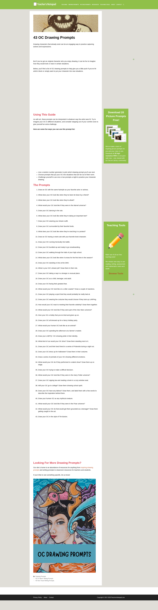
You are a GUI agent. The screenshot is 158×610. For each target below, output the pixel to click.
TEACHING (64, 4)
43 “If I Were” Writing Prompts (44, 578)
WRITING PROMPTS (73, 4)
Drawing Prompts (40, 576)
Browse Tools (116, 273)
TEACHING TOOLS (105, 4)
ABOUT (113, 4)
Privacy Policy (37, 597)
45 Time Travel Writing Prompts (44, 580)
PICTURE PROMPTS (85, 4)
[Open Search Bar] (123, 4)
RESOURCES (95, 4)
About (45, 597)
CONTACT (119, 4)
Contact (51, 597)
